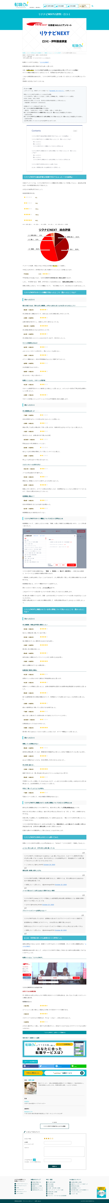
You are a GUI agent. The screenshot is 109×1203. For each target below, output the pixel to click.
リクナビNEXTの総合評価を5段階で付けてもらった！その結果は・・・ (52, 136)
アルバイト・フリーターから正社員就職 (57, 1195)
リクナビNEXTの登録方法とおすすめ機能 (54, 1126)
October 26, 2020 (61, 930)
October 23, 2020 (61, 884)
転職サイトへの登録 (37, 1186)
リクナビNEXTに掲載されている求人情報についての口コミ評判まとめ (51, 159)
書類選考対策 (36, 1184)
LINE (75, 1066)
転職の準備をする (37, 1182)
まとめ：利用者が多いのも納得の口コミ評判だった (46, 167)
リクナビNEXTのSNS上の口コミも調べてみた (45, 164)
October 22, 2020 (48, 904)
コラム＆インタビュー (76, 1191)
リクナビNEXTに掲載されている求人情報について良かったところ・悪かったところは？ (54, 151)
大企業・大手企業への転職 (54, 1188)
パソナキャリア (20, 1189)
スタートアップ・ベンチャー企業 (55, 1189)
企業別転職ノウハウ (75, 1188)
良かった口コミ (37, 141)
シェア (28, 1066)
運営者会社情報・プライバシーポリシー (24, 1201)
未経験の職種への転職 (76, 1182)
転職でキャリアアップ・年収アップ (79, 1184)
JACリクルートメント (22, 1191)
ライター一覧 (74, 1193)
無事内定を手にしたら (38, 1189)
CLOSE (75, 130)
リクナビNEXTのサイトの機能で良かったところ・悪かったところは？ (51, 139)
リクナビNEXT (44, 62)
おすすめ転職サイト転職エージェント (20, 1180)
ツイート (44, 1066)
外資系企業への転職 (52, 1191)
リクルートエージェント (22, 1183)
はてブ (60, 1066)
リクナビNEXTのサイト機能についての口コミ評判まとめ (48, 146)
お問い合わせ (38, 1201)
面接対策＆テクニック (38, 1188)
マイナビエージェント (22, 1185)
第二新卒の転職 (51, 1182)
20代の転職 (50, 1184)
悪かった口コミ (37, 144)
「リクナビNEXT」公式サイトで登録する (54, 1032)
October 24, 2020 (49, 864)
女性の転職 (50, 1193)
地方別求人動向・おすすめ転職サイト (80, 1189)
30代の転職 (50, 1186)
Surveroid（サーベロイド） (57, 90)
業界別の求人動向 (75, 1186)
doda (18, 1187)
